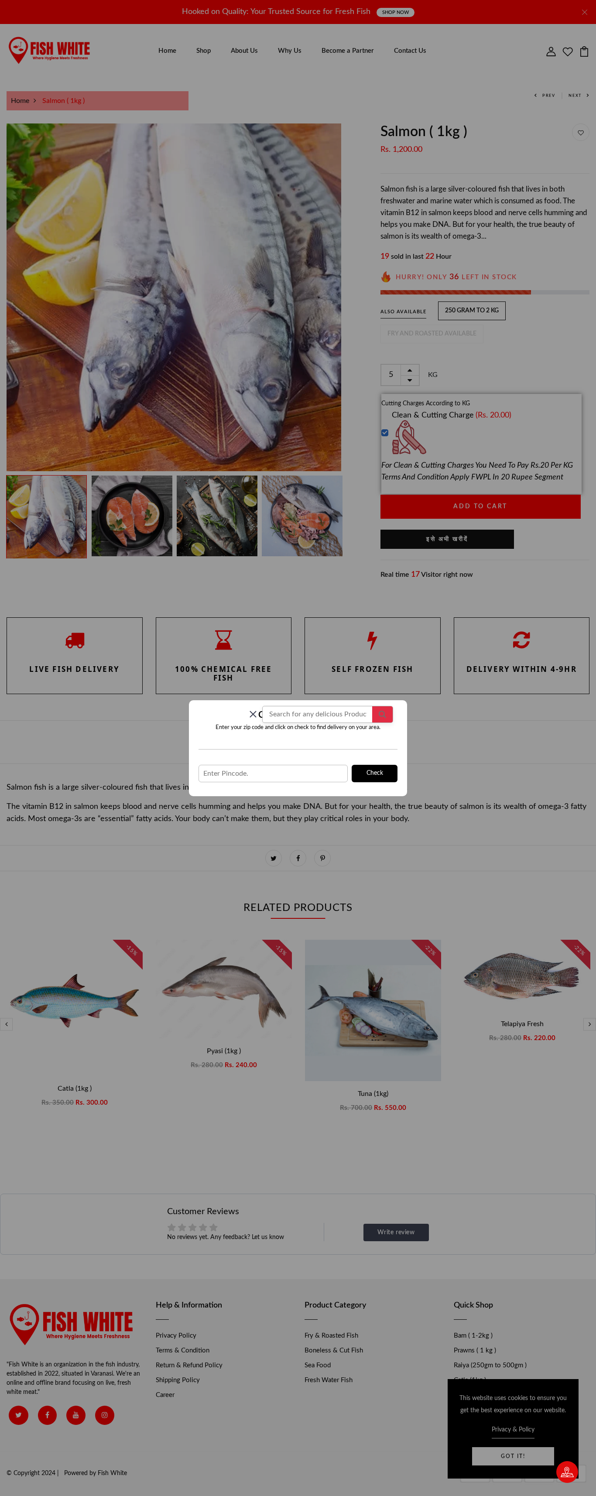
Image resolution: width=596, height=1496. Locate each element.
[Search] (382, 714)
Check (375, 773)
